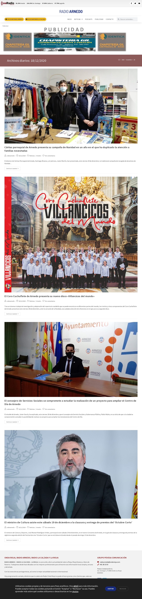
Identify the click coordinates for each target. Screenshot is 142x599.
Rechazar (123, 589)
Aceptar (111, 589)
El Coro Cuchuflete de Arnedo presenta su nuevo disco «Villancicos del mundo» (49, 296)
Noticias (77, 19)
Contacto (109, 19)
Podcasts (88, 19)
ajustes (75, 591)
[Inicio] (119, 60)
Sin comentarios (50, 156)
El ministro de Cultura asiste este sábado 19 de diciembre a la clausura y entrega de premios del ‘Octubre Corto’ (68, 522)
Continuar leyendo (13, 168)
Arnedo (38, 156)
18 (134, 60)
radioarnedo (11, 156)
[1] (65, 39)
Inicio (69, 19)
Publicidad (99, 19)
